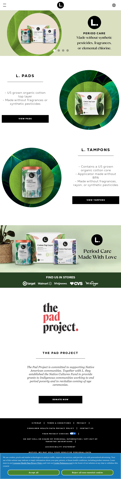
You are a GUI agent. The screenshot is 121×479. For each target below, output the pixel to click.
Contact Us (87, 428)
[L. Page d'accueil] (60, 5)
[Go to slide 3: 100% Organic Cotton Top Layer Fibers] (63, 50)
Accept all (34, 472)
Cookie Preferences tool (63, 463)
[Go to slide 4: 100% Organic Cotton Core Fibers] (67, 50)
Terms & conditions (59, 423)
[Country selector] (114, 5)
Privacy (81, 423)
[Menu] (3, 5)
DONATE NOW (61, 399)
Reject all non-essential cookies (87, 472)
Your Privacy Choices (55, 434)
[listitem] (29, 283)
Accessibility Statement (60, 447)
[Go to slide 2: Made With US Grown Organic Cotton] (59, 50)
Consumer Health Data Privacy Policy (50, 428)
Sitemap (36, 423)
